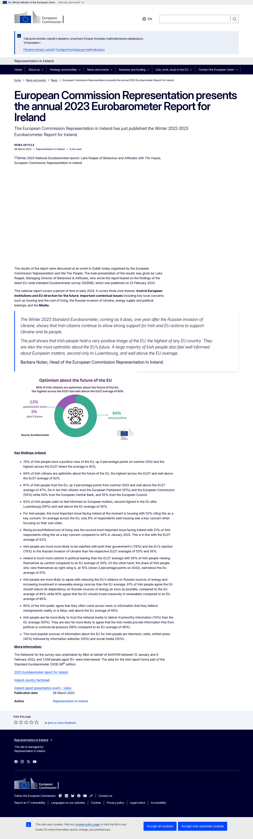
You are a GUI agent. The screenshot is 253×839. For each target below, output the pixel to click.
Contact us (105, 795)
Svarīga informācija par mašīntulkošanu (80, 49)
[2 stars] (18, 722)
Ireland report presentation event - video (42, 688)
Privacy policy (115, 802)
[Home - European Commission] (42, 17)
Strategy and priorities (63, 69)
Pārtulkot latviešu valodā (38, 49)
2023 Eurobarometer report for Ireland (41, 672)
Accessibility (158, 802)
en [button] (150, 19)
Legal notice (137, 802)
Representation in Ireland (70, 701)
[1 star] (15, 722)
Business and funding (132, 69)
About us (34, 69)
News (54, 80)
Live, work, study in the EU (172, 69)
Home (18, 69)
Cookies (96, 802)
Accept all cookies (160, 826)
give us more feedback (62, 722)
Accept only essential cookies (202, 826)
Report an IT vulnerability (29, 802)
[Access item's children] (43, 69)
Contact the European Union (216, 69)
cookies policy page (87, 824)
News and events (98, 69)
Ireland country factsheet (32, 680)
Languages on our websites (68, 802)
